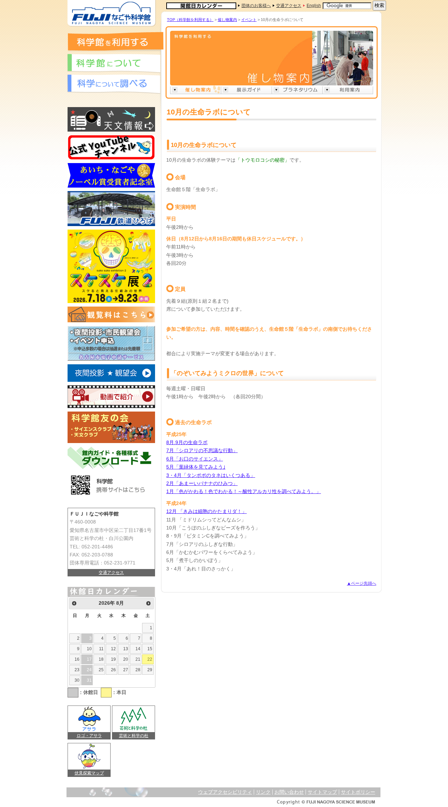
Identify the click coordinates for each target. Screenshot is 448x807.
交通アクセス (288, 5)
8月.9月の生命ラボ (187, 442)
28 (137, 669)
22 (149, 659)
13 (125, 648)
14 (137, 648)
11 (101, 648)
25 (101, 669)
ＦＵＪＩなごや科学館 (111, 13)
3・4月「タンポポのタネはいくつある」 (210, 475)
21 (137, 659)
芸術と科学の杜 (133, 735)
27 (125, 669)
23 (77, 669)
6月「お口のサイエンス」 (194, 459)
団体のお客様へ (256, 5)
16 (77, 659)
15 (149, 648)
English (314, 5)
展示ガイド (246, 89)
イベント (249, 19)
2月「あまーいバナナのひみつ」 (202, 483)
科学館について (113, 63)
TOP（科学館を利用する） (190, 19)
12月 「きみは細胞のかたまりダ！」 (206, 511)
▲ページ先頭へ (361, 583)
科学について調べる (113, 84)
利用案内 (347, 89)
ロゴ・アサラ (89, 735)
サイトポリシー (358, 792)
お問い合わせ (289, 792)
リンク (263, 792)
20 (125, 659)
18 (101, 659)
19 (113, 659)
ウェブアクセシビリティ (225, 792)
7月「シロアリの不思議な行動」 (202, 450)
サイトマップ (322, 792)
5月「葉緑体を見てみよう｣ (195, 467)
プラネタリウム (297, 89)
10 (89, 648)
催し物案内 (227, 19)
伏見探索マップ (89, 773)
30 (77, 680)
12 (113, 648)
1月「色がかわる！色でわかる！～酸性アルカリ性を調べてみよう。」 (243, 491)
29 (149, 669)
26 (113, 669)
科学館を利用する (115, 41)
